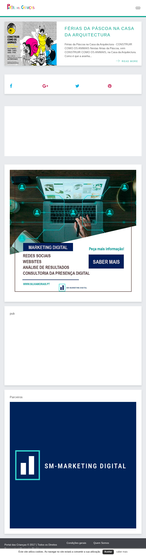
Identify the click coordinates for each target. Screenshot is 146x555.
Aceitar (108, 551)
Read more (129, 61)
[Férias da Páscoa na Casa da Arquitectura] (30, 44)
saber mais (122, 551)
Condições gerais (76, 542)
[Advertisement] (73, 131)
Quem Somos (101, 542)
